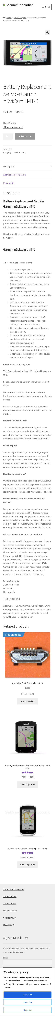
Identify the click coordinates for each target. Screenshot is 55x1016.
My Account (8, 924)
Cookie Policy (9, 917)
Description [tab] (9, 166)
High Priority (9, 123)
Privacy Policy (9, 910)
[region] (27, 992)
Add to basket (25, 136)
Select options (27, 784)
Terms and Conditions (13, 889)
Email (5, 958)
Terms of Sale (9, 896)
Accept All (27, 994)
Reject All (27, 1010)
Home (8, 17)
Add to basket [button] (27, 701)
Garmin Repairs (20, 17)
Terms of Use (9, 903)
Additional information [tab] (14, 174)
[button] (47, 32)
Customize (27, 1002)
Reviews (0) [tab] (8, 183)
